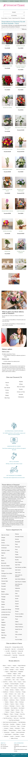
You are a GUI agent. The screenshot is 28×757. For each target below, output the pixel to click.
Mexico (17, 704)
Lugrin (2, 619)
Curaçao (19, 681)
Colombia (22, 679)
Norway (17, 710)
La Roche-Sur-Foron (6, 612)
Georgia (6, 689)
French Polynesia (21, 687)
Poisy (7, 385)
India (6, 694)
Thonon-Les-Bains (19, 614)
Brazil (14, 675)
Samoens (17, 591)
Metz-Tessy (7, 398)
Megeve (3, 630)
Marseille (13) (13, 651)
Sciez (16, 593)
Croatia (10, 681)
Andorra (9, 665)
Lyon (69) (7, 651)
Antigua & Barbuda (21, 665)
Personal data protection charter (20, 749)
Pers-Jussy (17, 547)
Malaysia (11, 702)
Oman (22, 710)
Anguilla (14, 665)
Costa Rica (5, 681)
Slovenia (23, 724)
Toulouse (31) (21, 655)
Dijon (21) (13, 649)
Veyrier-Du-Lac (18, 629)
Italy (23, 694)
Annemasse (4, 547)
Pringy (16, 552)
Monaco (6, 706)
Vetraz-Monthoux (19, 626)
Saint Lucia (16, 718)
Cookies (15, 751)
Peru (22, 712)
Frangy (2, 602)
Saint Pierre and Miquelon (14, 720)
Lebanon (16, 698)
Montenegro (12, 706)
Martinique (21, 702)
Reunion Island (14, 716)
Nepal (23, 706)
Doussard (3, 586)
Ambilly (3, 540)
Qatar (8, 716)
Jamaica (5, 696)
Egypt (5, 685)
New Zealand (21, 708)
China (17, 679)
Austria (6, 669)
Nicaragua (7, 710)
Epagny (7, 395)
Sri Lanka (23, 726)
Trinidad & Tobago (12, 730)
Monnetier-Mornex (19, 536)
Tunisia (19, 730)
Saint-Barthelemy (22, 722)
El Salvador (10, 685)
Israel (19, 694)
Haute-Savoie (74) (16, 18)
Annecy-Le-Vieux (21, 392)
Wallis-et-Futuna (14, 738)
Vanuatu (12, 736)
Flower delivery (4, 18)
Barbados (9, 673)
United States (16, 734)
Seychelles (12, 724)
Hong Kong (17, 692)
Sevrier (7, 392)
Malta (16, 702)
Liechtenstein (22, 698)
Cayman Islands (7, 679)
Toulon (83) (14, 655)
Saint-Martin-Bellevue (20, 579)
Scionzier (17, 596)
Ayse (2, 555)
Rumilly (21, 389)
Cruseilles (3, 583)
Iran (15, 694)
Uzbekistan (6, 736)
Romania (20, 716)
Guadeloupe (5, 692)
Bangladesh (20, 671)
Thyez (16, 619)
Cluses (2, 571)
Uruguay (22, 734)
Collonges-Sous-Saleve (6, 573)
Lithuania (5, 700)
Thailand (5, 730)
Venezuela (17, 736)
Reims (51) (20, 653)
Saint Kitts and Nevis (7, 718)
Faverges (3, 596)
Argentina (7, 667)
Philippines (6, 714)
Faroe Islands (22, 685)
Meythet (21, 381)
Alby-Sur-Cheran (21, 386)
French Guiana (14, 687)
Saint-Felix (17, 564)
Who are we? (3, 744)
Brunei (18, 675)
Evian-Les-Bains (5, 594)
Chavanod (23, 18)
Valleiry (16, 621)
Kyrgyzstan (6, 698)
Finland (7, 687)
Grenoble (21, 394)
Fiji (3, 687)
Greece (22, 689)
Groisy (2, 607)
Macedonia (23, 700)
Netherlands (6, 708)
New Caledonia (14, 708)
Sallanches (17, 588)
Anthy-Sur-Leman (5, 550)
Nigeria (12, 710)
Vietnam (23, 736)
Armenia (12, 667)
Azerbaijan (11, 669)
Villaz (16, 632)
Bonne (2, 560)
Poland (11, 714)
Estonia (15, 685)
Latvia (11, 698)
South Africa (6, 726)
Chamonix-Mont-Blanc (6, 568)
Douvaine (3, 589)
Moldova (22, 704)
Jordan (14, 696)
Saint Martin (22, 718)
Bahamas (22, 669)
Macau (17, 700)
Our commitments (4, 746)
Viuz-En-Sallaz (18, 639)
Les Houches (4, 617)
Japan (10, 696)
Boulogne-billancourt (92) (18, 647)
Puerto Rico (22, 714)
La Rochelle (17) (20, 649)
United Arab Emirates (20, 732)
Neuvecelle (17, 541)
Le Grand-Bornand (5, 614)
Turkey (23, 730)
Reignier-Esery (18, 557)
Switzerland (17, 728)
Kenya (18, 696)
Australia (22, 667)
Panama (12, 712)
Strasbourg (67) (7, 655)
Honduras (12, 692)
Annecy (7, 390)
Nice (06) (8, 653)
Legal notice (16, 744)
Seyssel (16, 603)
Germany (12, 689)
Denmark (7, 683)
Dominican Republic (14, 683)
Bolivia (19, 673)
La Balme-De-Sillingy (6, 609)
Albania (4, 665)
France (10, 18)
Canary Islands (20, 677)
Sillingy (21, 384)
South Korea (12, 726)
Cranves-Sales (4, 581)
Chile (14, 679)
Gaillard (3, 604)
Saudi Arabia (5, 724)
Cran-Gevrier (7, 387)
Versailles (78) (14, 657)
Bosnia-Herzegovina (7, 675)
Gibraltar (17, 689)
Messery (3, 632)
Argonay (3, 553)
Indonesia (11, 694)
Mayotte (12, 704)
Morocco (18, 706)
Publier (16, 554)
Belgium (15, 673)
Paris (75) (14, 653)
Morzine (17, 539)
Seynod (7, 382)
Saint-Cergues (18, 562)
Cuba (15, 681)
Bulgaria (23, 675)
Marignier (3, 625)
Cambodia (8, 677)
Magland (3, 622)
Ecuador (22, 683)
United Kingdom (8, 734)
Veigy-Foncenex (18, 624)
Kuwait (23, 696)
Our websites (3, 748)
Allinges (3, 537)
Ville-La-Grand (18, 634)
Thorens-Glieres (18, 616)
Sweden (11, 728)
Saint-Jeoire (17, 570)
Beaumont (3, 558)
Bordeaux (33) (8, 647)
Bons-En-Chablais (5, 565)
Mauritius (7, 704)
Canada (13, 677)
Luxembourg (11, 700)
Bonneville (3, 563)
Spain (18, 726)
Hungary (24, 692)
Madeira (6, 702)
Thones (16, 611)
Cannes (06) (7, 649)
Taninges (17, 608)
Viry (16, 637)
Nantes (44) (20, 651)
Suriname (6, 728)
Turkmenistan (6, 732)
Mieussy (17, 534)
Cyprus (24, 681)
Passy (16, 544)
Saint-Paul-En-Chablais (20, 581)
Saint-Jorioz (18, 572)
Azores (16, 669)
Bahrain (7, 671)
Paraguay (17, 712)
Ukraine (12, 732)
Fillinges (3, 599)
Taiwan (23, 728)
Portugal (16, 714)
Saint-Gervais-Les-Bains (20, 567)
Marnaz (3, 627)
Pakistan (7, 712)
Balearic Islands (13, 671)
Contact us (5, 1)
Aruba (17, 667)
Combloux (3, 576)
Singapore (18, 724)
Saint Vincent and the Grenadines (10, 722)
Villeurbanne (21, 397)
